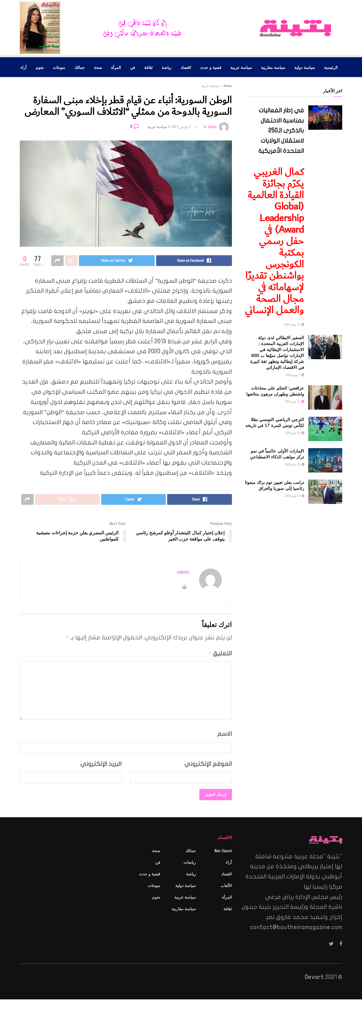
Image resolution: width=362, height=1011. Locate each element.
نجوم (40, 67)
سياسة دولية (304, 67)
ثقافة (148, 67)
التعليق (220, 653)
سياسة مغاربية (273, 67)
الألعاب (226, 885)
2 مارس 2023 (181, 127)
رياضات (190, 862)
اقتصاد (186, 67)
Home (228, 86)
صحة (98, 67)
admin (212, 127)
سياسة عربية (241, 67)
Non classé (223, 850)
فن (132, 67)
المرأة (116, 67)
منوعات (59, 67)
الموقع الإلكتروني (208, 764)
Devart (314, 977)
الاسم (224, 734)
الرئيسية (331, 67)
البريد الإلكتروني (101, 764)
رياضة (167, 67)
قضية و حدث (210, 67)
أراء (23, 67)
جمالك (79, 67)
